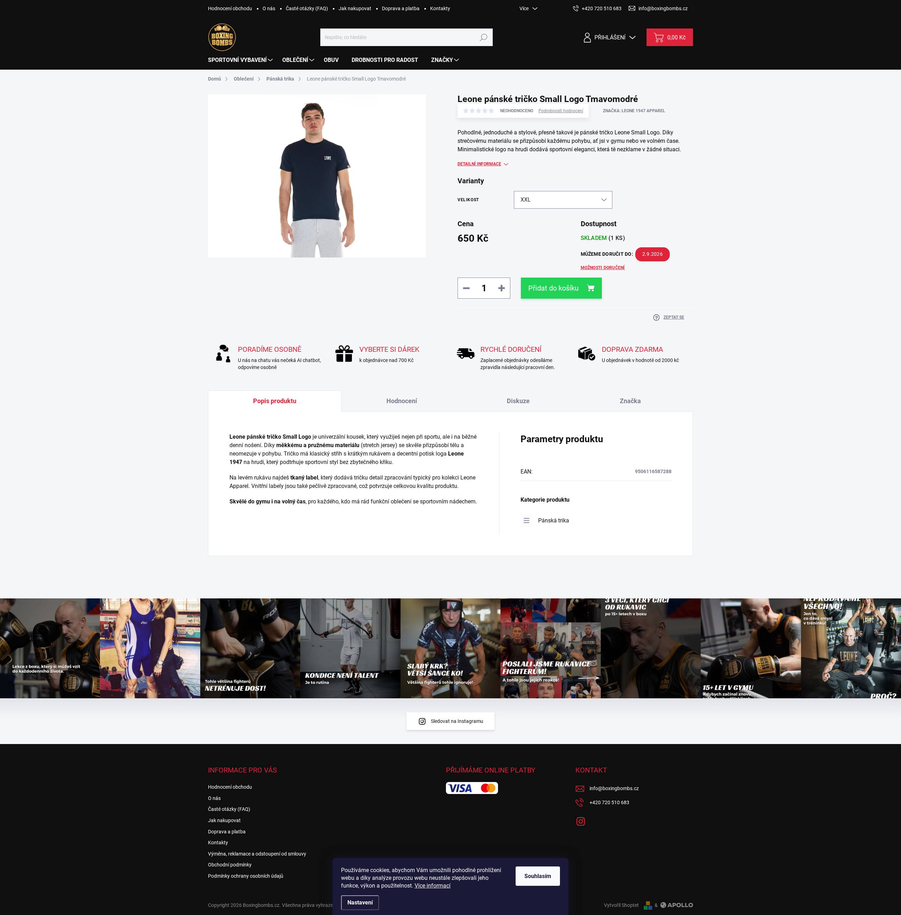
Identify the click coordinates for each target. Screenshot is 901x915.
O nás (269, 8)
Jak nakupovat (355, 8)
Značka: (634, 110)
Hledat (483, 37)
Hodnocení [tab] (401, 401)
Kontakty (440, 8)
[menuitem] (241, 60)
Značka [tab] (630, 401)
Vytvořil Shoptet (621, 905)
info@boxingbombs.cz (614, 788)
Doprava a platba (401, 8)
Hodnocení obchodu (230, 8)
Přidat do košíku (553, 288)
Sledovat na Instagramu (457, 721)
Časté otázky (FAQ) (307, 8)
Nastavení (360, 902)
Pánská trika (553, 520)
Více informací (432, 885)
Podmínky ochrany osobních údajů (245, 876)
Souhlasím (537, 876)
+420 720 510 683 (609, 802)
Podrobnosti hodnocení (560, 110)
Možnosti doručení (603, 267)
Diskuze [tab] (518, 401)
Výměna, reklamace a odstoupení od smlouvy (257, 854)
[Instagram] (580, 820)
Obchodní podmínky (230, 865)
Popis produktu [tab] (274, 401)
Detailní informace (479, 163)
